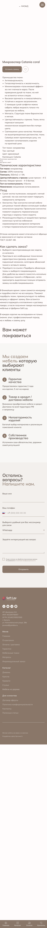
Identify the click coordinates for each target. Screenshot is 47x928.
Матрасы (6, 657)
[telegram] (11, 606)
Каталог (6, 668)
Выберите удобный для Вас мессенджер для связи (21, 523)
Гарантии (6, 649)
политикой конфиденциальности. (26, 560)
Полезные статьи (10, 713)
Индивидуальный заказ (13, 661)
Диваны (6, 672)
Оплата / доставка (11, 644)
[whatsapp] (15, 606)
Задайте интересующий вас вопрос (19, 539)
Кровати (6, 681)
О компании (8, 640)
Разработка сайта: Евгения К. (12, 736)
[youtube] (7, 606)
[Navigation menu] (42, 5)
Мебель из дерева (11, 689)
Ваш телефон (8, 508)
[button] (12, 69)
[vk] (3, 606)
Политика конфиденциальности (17, 704)
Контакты (6, 708)
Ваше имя (7, 493)
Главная (6, 636)
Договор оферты (10, 700)
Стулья (5, 685)
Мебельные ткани (10, 653)
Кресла (5, 676)
